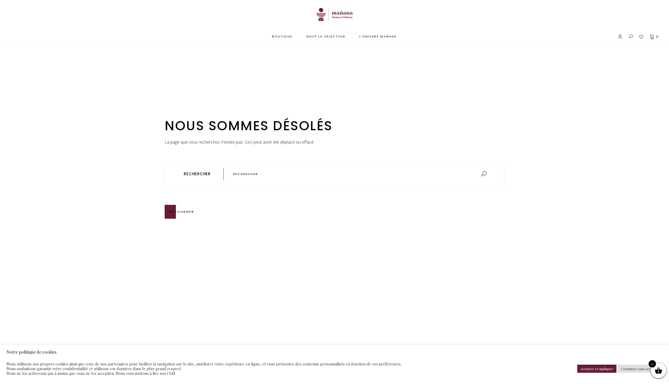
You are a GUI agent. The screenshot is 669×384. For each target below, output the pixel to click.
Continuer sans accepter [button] (640, 368)
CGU (171, 373)
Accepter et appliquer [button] (596, 368)
